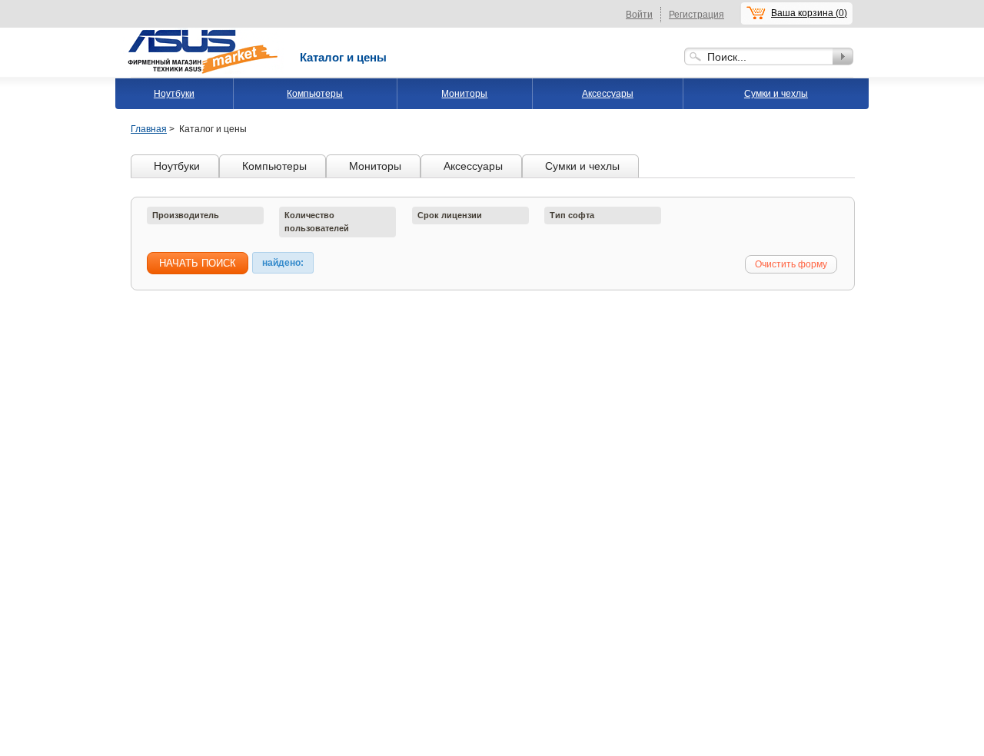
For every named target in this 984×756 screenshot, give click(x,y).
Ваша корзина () (809, 13)
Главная (149, 129)
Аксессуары (607, 93)
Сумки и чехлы (776, 93)
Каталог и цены (343, 57)
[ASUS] (203, 33)
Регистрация (696, 14)
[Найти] (843, 56)
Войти (639, 14)
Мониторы (464, 93)
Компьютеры (315, 93)
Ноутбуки (174, 93)
